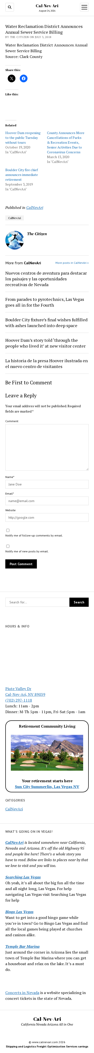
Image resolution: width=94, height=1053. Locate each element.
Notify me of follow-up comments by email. (34, 535)
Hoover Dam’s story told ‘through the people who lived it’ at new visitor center (45, 343)
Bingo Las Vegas (19, 911)
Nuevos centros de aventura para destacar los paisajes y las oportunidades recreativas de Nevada (46, 278)
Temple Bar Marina (22, 946)
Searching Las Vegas (23, 877)
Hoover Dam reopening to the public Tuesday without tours (22, 137)
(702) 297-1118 (18, 700)
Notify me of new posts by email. (27, 551)
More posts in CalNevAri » (72, 263)
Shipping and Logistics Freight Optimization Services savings (47, 1046)
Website (10, 510)
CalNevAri (14, 809)
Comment (11, 421)
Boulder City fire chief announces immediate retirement (21, 175)
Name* (9, 477)
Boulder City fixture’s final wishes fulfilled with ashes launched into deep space (46, 322)
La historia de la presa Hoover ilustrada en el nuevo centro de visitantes (46, 363)
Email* (9, 493)
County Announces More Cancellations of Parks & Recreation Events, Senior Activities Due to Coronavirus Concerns (65, 142)
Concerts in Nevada (22, 992)
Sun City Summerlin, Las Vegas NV (47, 786)
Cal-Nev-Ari (47, 5)
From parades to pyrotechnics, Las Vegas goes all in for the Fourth (44, 302)
